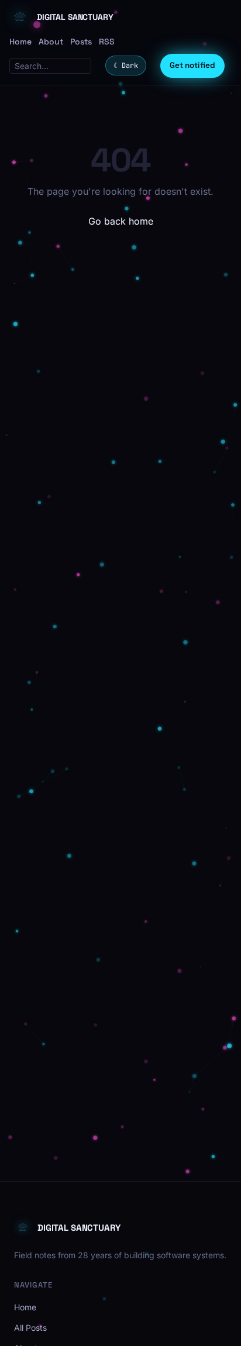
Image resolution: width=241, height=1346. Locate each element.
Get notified (192, 65)
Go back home (120, 221)
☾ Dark (125, 65)
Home (20, 41)
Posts (81, 41)
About (51, 41)
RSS (107, 41)
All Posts (30, 1328)
